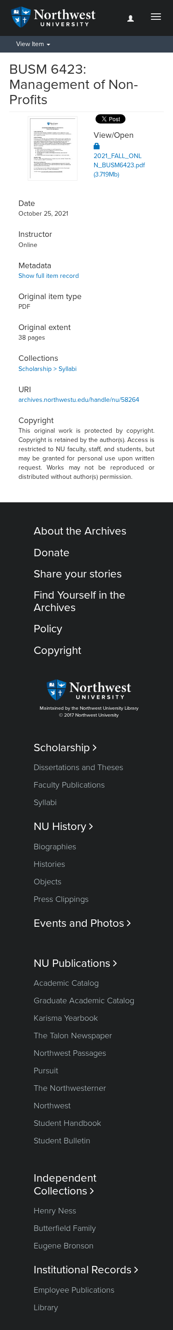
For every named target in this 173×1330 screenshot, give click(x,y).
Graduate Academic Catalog (84, 1000)
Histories (49, 864)
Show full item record (48, 276)
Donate (52, 552)
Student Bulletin (62, 1141)
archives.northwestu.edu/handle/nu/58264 (78, 400)
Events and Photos (82, 923)
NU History (63, 826)
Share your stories (78, 574)
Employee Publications (74, 1290)
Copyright (57, 650)
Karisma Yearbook (66, 1018)
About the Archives (80, 531)
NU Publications (75, 963)
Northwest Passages (70, 1053)
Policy (48, 629)
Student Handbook (67, 1123)
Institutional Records (86, 1270)
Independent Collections (65, 1184)
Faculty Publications (69, 785)
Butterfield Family (65, 1228)
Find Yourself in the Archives (79, 601)
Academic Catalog (66, 983)
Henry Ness (55, 1211)
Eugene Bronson (64, 1246)
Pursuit (46, 1070)
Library (46, 1307)
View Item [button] (31, 44)
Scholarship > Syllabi (47, 369)
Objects (47, 882)
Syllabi (45, 802)
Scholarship (65, 747)
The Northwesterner (70, 1088)
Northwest (52, 1105)
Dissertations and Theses (78, 767)
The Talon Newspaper (73, 1035)
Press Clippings (61, 899)
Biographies (55, 847)
